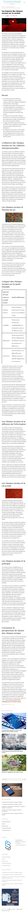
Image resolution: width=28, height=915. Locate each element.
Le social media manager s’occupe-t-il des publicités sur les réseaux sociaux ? (12, 731)
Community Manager (6, 821)
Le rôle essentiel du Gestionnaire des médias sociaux (12, 752)
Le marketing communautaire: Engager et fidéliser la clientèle (12, 814)
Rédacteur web (5, 826)
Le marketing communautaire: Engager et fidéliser (12, 804)
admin (7, 15)
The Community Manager (12, 1)
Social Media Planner (6, 830)
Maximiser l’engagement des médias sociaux (12, 772)
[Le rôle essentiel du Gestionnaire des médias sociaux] (14, 734)
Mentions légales (19, 909)
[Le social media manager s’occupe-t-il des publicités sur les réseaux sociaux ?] (14, 713)
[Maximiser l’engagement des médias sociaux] (14, 755)
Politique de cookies (6, 910)
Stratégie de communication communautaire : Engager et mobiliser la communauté (13, 807)
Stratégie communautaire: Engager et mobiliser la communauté (12, 810)
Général (3, 823)
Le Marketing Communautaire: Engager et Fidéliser (12, 802)
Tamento (13, 909)
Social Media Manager (6, 828)
